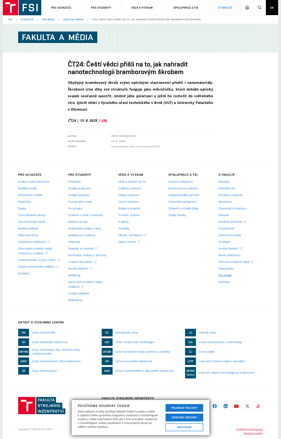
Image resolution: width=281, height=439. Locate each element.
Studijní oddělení (78, 293)
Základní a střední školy (183, 208)
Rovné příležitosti (229, 255)
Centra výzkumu (128, 201)
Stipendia (74, 242)
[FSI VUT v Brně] (22, 7)
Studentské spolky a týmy (84, 228)
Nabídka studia (27, 188)
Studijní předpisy (78, 195)
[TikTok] (258, 406)
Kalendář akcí (227, 188)
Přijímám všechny (184, 407)
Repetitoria (75, 300)
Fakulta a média (73, 19)
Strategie (224, 242)
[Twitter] (247, 406)
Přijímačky (24, 201)
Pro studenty (101, 7)
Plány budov (226, 268)
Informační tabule (229, 235)
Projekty (123, 222)
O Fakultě (225, 7)
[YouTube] (236, 406)
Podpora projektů (129, 208)
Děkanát (223, 215)
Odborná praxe (78, 222)
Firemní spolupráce (180, 181)
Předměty (74, 181)
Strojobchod (226, 228)
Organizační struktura (232, 208)
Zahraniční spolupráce (182, 201)
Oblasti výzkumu (128, 195)
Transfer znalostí (129, 215)
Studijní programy (79, 188)
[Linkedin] (225, 406)
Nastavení (184, 427)
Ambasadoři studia (30, 195)
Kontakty (23, 273)
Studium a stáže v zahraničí (85, 215)
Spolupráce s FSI (186, 7)
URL (104, 120)
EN (272, 7)
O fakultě (27, 19)
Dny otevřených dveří (31, 222)
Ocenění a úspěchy (230, 195)
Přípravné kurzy (28, 235)
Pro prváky (75, 208)
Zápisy (22, 208)
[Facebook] (214, 406)
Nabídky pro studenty (82, 235)
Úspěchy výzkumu (129, 188)
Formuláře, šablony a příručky (87, 255)
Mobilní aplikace (28, 228)
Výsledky (123, 228)
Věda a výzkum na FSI (132, 181)
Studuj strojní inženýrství (33, 181)
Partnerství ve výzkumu (183, 188)
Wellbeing (74, 275)
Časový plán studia (80, 201)
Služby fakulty (177, 215)
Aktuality (224, 181)
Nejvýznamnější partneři (183, 195)
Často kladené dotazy (31, 215)
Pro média (48, 19)
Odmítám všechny (184, 417)
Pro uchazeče (61, 7)
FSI (10, 19)
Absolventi (225, 201)
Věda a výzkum (142, 7)
